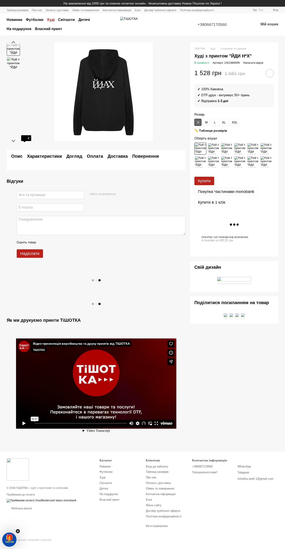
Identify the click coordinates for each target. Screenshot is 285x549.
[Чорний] (200, 149)
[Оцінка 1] (43, 242)
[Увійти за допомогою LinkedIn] (135, 194)
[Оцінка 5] (71, 242)
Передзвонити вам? (205, 472)
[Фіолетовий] (214, 162)
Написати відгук (253, 62)
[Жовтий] (266, 162)
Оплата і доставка (57, 10)
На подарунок (19, 29)
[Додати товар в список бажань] (270, 73)
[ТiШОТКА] (18, 469)
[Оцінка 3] (57, 242)
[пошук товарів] (109, 24)
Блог (138, 10)
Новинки (14, 20)
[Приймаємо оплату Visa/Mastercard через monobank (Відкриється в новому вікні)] (41, 500)
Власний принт (48, 29)
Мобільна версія (21, 508)
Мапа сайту (153, 505)
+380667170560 (212, 25)
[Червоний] (240, 162)
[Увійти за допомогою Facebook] (120, 194)
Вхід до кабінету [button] (157, 466)
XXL (235, 122)
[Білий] (214, 149)
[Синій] (227, 162)
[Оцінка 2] (50, 242)
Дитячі (84, 20)
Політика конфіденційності (197, 10)
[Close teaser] (18, 531)
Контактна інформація (117, 10)
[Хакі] (253, 149)
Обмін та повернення (85, 10)
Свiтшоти (66, 20)
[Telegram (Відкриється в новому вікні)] (241, 10)
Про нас (37, 10)
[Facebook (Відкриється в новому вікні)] (236, 10)
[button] (9, 540)
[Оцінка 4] (64, 242)
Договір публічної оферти (160, 10)
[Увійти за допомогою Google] (127, 194)
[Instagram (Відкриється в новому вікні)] (230, 10)
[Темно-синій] (266, 149)
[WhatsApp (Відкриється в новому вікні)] (246, 10)
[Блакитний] (253, 162)
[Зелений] (240, 149)
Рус (261, 10)
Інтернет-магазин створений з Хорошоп (29, 540)
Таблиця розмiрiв (17, 10)
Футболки (34, 20)
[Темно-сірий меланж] (227, 149)
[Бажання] (243, 24)
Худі (51, 20)
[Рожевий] (200, 162)
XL (224, 122)
